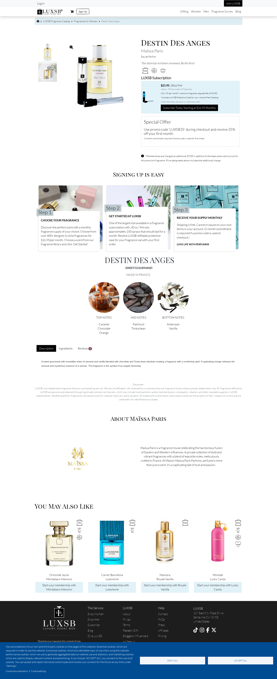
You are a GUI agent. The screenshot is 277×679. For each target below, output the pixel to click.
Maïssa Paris (152, 50)
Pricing (162, 636)
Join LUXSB (233, 3)
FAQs (161, 619)
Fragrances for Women (86, 21)
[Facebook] (207, 630)
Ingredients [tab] (66, 348)
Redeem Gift (130, 630)
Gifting (184, 11)
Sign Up (83, 11)
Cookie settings (38, 671)
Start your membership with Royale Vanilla (165, 587)
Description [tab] (46, 348)
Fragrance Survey (222, 11)
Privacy (127, 619)
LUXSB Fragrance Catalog (56, 21)
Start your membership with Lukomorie (112, 587)
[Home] (50, 11)
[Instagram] (202, 630)
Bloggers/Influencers (135, 636)
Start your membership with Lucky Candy (218, 587)
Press (161, 625)
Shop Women (96, 614)
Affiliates (163, 630)
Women (196, 11)
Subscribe (94, 625)
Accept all (240, 660)
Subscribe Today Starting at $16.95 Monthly (189, 108)
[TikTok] (195, 630)
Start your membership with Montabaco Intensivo (59, 587)
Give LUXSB (95, 636)
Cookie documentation (17, 671)
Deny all (172, 660)
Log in (40, 3)
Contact (163, 614)
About (126, 614)
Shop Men (94, 619)
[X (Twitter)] (213, 630)
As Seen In (129, 641)
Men (206, 11)
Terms (126, 625)
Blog (238, 11)
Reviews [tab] (84, 348)
